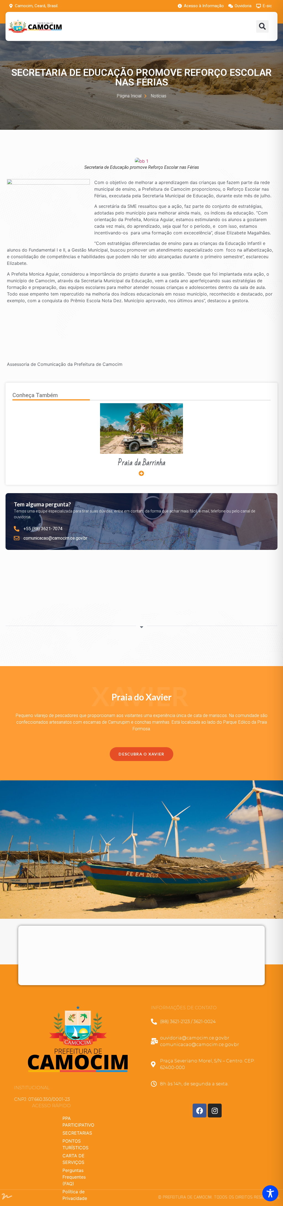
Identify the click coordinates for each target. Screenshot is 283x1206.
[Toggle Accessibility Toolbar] (270, 1193)
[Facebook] (199, 1110)
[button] (262, 26)
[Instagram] (215, 1110)
